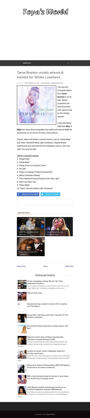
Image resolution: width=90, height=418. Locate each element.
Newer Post (21, 266)
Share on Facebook (30, 194)
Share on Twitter (52, 194)
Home (45, 266)
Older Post (69, 266)
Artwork (46, 83)
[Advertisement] (45, 42)
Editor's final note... (35, 293)
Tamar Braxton (57, 83)
